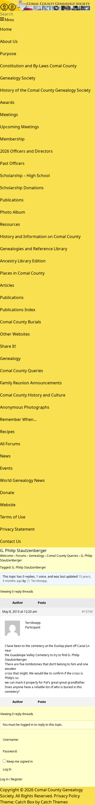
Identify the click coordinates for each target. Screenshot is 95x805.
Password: (10, 751)
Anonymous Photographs (24, 407)
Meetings (9, 114)
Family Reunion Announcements (31, 383)
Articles (7, 285)
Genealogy (10, 358)
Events (6, 468)
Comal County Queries (21, 370)
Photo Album (12, 212)
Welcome (6, 556)
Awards (7, 102)
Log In (7, 769)
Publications (12, 200)
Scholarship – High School (25, 175)
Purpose (8, 53)
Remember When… (18, 419)
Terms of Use (12, 517)
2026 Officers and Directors (26, 151)
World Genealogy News (22, 480)
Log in (4, 779)
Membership (12, 139)
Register (17, 779)
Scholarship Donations (22, 188)
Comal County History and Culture (32, 395)
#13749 (87, 611)
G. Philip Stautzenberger (29, 567)
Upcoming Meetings (19, 127)
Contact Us (10, 541)
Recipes (7, 431)
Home (6, 29)
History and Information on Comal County (40, 236)
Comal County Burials (20, 322)
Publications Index (17, 309)
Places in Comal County (22, 273)
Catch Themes (54, 802)
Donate (7, 492)
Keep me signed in (20, 761)
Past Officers (12, 163)
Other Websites (15, 334)
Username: (10, 739)
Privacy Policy (67, 796)
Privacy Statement (17, 529)
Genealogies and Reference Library (33, 248)
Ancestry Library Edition (23, 261)
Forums (21, 556)
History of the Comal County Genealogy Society (45, 90)
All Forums (10, 444)
